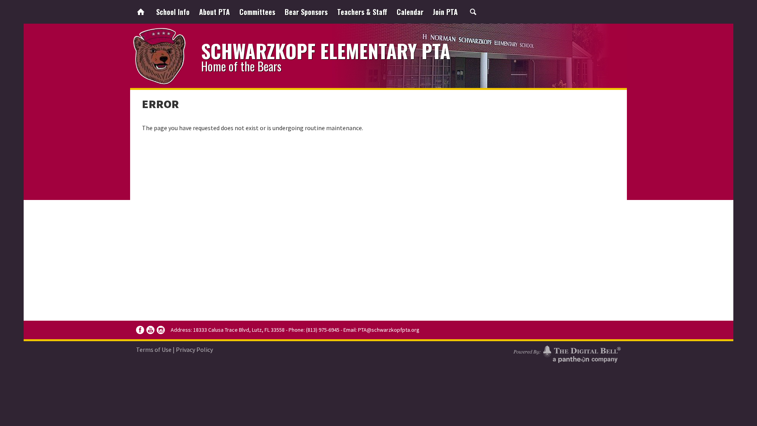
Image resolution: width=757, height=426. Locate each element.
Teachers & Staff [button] (362, 12)
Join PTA (445, 12)
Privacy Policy (194, 349)
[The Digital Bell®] (567, 353)
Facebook (140, 330)
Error (160, 103)
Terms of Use (154, 349)
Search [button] (473, 12)
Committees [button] (257, 12)
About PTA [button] (214, 12)
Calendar (410, 12)
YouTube (150, 330)
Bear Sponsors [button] (306, 12)
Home (140, 12)
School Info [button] (173, 12)
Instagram (161, 330)
